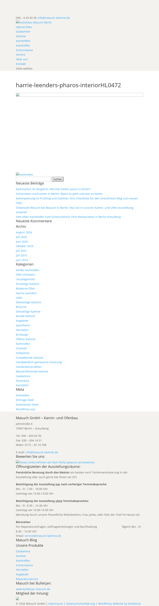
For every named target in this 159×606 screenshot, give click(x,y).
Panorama (22, 381)
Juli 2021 (21, 251)
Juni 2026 (22, 241)
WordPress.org (25, 409)
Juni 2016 (22, 260)
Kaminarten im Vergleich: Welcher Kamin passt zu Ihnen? (53, 189)
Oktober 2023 (24, 246)
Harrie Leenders (26, 293)
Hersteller (22, 330)
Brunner (21, 307)
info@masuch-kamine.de (42, 452)
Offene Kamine (25, 339)
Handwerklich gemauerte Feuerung (39, 362)
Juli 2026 (21, 237)
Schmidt (21, 348)
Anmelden (22, 395)
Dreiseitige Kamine (28, 311)
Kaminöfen (23, 45)
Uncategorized (25, 279)
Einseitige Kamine (27, 284)
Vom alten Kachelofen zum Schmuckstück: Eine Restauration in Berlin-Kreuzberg (68, 217)
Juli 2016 (21, 255)
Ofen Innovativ (25, 274)
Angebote (22, 320)
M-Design (22, 334)
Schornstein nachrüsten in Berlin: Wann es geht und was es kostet (59, 194)
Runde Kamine (25, 316)
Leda (19, 297)
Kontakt (21, 64)
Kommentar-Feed (27, 404)
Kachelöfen (23, 41)
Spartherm (23, 325)
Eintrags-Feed (25, 400)
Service (20, 54)
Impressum (55, 603)
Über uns (22, 59)
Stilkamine (22, 353)
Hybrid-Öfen (24, 27)
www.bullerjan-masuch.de (33, 589)
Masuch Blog (26, 540)
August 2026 (24, 232)
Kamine (21, 36)
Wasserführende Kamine (32, 371)
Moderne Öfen (25, 288)
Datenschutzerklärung (80, 603)
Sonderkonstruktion (28, 367)
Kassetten (22, 385)
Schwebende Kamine (29, 357)
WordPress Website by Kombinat (119, 603)
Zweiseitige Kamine (28, 302)
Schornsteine (24, 50)
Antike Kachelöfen (27, 270)
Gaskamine (23, 31)
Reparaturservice (27, 579)
